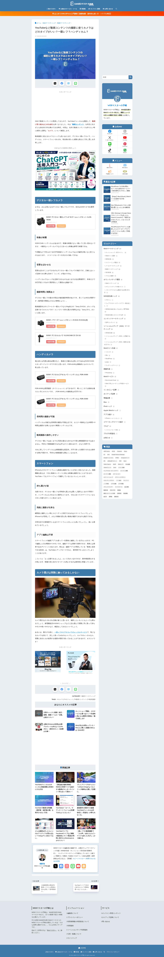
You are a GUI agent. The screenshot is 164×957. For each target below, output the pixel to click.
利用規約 (70, 926)
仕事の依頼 (125, 174)
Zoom (114, 467)
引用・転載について (74, 934)
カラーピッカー (116, 474)
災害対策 (119, 493)
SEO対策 (109, 272)
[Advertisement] (65, 106)
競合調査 (126, 493)
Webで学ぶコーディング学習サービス (117, 385)
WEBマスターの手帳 (117, 105)
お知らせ (108, 438)
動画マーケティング (88, 696)
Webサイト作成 (111, 348)
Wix (107, 355)
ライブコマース (118, 487)
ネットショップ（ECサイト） (115, 252)
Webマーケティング (112, 249)
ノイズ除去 (106, 483)
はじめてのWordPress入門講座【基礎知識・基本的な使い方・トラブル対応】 (83, 14)
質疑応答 (116, 496)
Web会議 (128, 464)
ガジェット (69, 699)
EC (104, 454)
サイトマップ (72, 938)
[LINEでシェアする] (75, 83)
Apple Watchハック (112, 410)
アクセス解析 (110, 276)
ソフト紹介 (118, 480)
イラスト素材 (121, 467)
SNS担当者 (110, 333)
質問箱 (110, 496)
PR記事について (109, 174)
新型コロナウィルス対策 (109, 493)
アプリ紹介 (109, 414)
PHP (120, 461)
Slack (125, 461)
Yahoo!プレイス (107, 467)
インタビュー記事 (111, 390)
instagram (125, 133)
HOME (83, 948)
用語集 (83, 9)
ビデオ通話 (121, 483)
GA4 (108, 454)
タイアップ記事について (110, 917)
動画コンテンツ (78, 124)
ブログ (107, 426)
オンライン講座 (95, 9)
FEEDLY (125, 152)
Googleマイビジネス (108, 457)
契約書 (119, 490)
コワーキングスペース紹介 (114, 422)
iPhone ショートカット (113, 418)
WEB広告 (109, 259)
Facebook (61, 869)
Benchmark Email (111, 380)
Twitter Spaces (107, 464)
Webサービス (110, 376)
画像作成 (108, 369)
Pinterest (125, 146)
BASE (113, 451)
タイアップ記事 (110, 394)
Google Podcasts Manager (118, 454)
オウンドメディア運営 (113, 279)
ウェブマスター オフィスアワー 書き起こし (117, 304)
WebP (114, 464)
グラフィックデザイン (120, 477)
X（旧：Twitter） (110, 140)
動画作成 (106, 490)
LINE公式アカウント (112, 461)
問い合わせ (125, 167)
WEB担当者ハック (112, 296)
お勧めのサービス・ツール (68, 9)
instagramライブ (125, 457)
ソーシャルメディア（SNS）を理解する (117, 337)
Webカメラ (120, 464)
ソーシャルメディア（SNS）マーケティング (117, 327)
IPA (104, 461)
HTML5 (117, 457)
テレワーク (126, 480)
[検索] (130, 77)
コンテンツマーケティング (114, 318)
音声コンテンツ (111, 322)
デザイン (109, 300)
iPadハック (109, 406)
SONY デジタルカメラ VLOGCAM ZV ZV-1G (63, 335)
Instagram (66, 869)
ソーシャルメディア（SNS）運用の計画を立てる (117, 343)
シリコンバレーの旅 (112, 430)
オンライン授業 (124, 470)
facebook (109, 133)
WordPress (109, 358)
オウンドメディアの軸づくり (115, 286)
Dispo (125, 451)
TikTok (109, 152)
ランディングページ (112, 365)
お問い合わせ (108, 9)
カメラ (60, 699)
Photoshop (109, 372)
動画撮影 (92, 699)
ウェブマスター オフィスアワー (111, 470)
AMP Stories (107, 451)
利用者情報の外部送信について (78, 921)
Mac (106, 402)
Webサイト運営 (111, 255)
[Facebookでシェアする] (61, 83)
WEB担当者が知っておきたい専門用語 (117, 310)
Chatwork (119, 451)
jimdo (108, 362)
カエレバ (54, 222)
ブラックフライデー (108, 487)
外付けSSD (112, 490)
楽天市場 (51, 226)
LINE (73, 869)
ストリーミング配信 (112, 262)
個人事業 (127, 487)
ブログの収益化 (110, 433)
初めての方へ (51, 9)
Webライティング (112, 283)
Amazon (62, 226)
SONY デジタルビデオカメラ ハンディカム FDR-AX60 (67, 374)
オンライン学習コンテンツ (111, 913)
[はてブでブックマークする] (68, 83)
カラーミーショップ (108, 477)
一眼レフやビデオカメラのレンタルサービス (70, 632)
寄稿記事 (108, 398)
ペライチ (109, 352)
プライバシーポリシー (75, 917)
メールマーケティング (113, 266)
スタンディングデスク (109, 480)
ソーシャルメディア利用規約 (77, 930)
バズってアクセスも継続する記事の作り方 (117, 291)
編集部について (72, 913)
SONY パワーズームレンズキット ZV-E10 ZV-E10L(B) (67, 320)
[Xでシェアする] (55, 83)
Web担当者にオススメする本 (115, 315)
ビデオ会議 (113, 483)
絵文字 (105, 496)
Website (84, 869)
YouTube (78, 869)
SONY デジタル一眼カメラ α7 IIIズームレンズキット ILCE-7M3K (69, 218)
